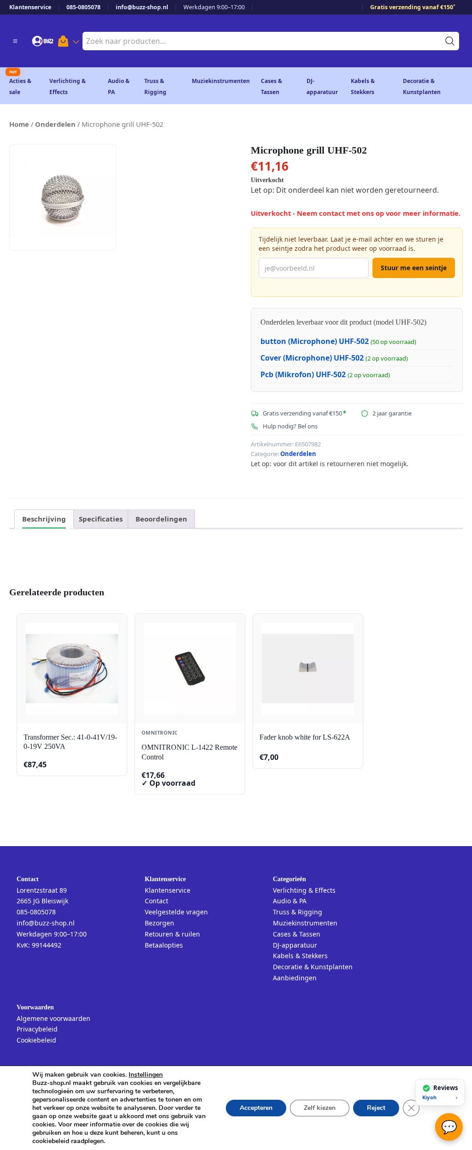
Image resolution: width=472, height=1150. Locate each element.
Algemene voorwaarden (53, 1018)
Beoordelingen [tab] (161, 518)
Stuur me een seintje (414, 267)
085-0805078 (83, 7)
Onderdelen (55, 124)
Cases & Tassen (296, 934)
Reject (376, 1107)
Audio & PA (290, 900)
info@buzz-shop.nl (142, 7)
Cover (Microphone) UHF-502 (312, 358)
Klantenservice (30, 7)
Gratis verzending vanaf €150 (412, 7)
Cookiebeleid (36, 1040)
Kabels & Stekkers (300, 955)
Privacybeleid (37, 1029)
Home (19, 124)
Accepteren (256, 1107)
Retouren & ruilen (172, 934)
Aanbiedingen (295, 977)
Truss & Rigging (297, 911)
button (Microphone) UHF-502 (314, 341)
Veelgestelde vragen (176, 911)
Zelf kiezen (320, 1107)
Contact (156, 900)
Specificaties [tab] (101, 518)
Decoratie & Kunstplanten (313, 966)
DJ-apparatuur (295, 945)
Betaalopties (164, 945)
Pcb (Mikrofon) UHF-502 (303, 374)
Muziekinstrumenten (221, 81)
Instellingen (146, 1075)
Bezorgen (159, 923)
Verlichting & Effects (304, 890)
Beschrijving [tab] (44, 518)
